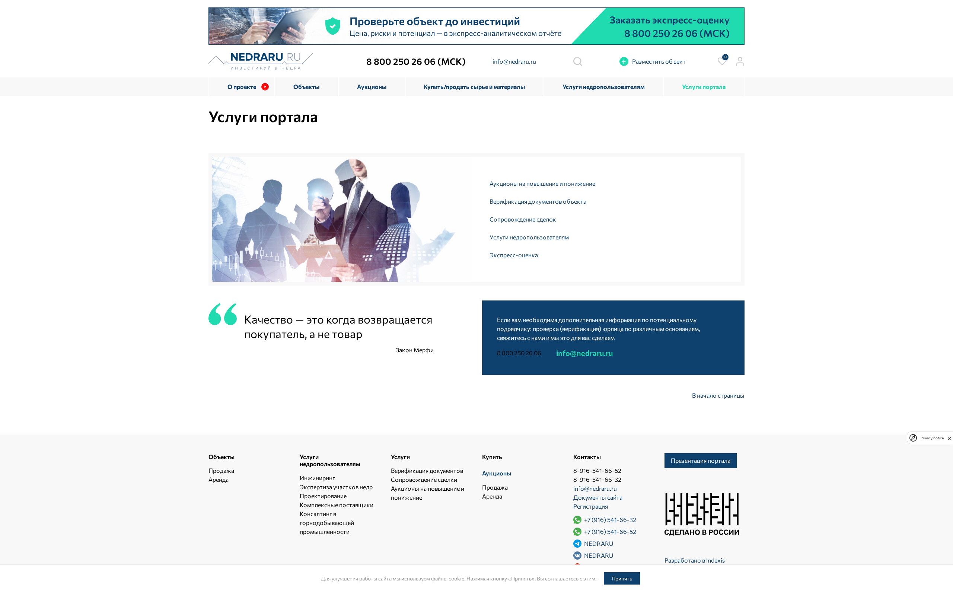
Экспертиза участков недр (336, 486)
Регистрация (590, 506)
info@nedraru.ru (514, 61)
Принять (622, 578)
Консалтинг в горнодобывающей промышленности (327, 522)
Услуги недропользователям (603, 86)
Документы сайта (597, 497)
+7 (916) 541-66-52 (609, 531)
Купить (492, 456)
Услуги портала (704, 86)
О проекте (241, 86)
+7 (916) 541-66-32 (609, 519)
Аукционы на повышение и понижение (542, 183)
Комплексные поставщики (336, 504)
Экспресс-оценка (514, 254)
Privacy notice (932, 438)
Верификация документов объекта (538, 201)
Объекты (306, 86)
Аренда (218, 479)
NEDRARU (598, 543)
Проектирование (323, 495)
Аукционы (372, 86)
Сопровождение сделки (424, 479)
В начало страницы (718, 395)
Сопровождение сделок (523, 219)
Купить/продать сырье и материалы (474, 86)
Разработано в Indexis (694, 560)
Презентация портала (700, 460)
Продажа (221, 470)
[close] (949, 437)
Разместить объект (659, 61)
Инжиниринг (317, 477)
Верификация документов (427, 470)
